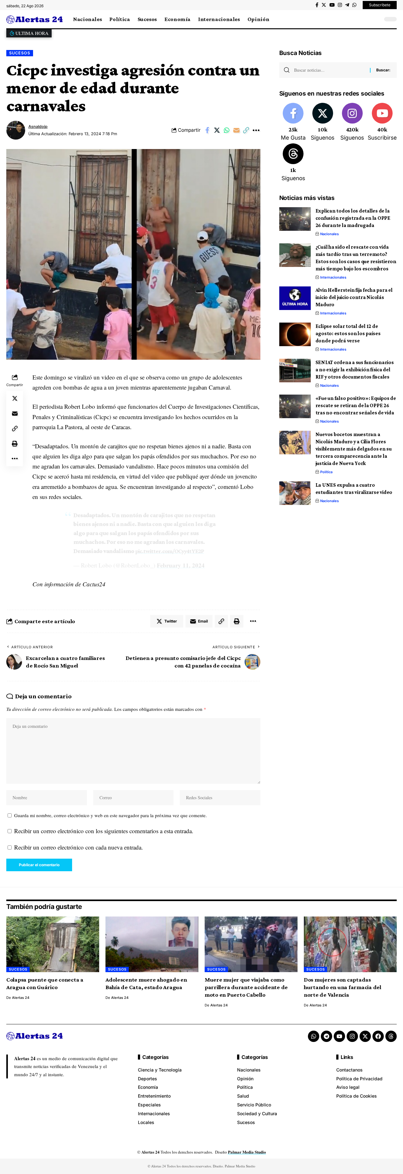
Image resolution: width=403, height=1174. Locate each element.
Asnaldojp (38, 126)
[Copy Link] (246, 130)
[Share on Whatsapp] (226, 130)
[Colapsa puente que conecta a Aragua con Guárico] (52, 944)
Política (326, 472)
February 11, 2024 (181, 565)
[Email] (236, 130)
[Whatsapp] (313, 1036)
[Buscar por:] (329, 70)
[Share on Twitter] (217, 130)
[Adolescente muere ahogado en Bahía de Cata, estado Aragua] (151, 944)
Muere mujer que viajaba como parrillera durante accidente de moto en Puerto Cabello (246, 987)
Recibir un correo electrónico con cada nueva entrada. (78, 847)
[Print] (14, 443)
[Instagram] (339, 5)
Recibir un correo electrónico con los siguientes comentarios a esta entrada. (103, 831)
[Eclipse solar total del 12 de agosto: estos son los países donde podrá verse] (295, 334)
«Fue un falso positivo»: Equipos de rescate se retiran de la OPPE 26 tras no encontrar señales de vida (355, 405)
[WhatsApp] (354, 5)
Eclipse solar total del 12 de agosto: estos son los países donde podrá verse (348, 333)
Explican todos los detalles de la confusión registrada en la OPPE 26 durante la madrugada (352, 218)
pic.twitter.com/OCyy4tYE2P (169, 551)
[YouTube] (332, 5)
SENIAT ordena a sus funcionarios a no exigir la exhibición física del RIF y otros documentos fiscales (354, 369)
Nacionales (329, 234)
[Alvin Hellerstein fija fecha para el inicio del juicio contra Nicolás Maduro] (295, 298)
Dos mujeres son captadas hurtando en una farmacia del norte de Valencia (342, 987)
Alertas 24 (20, 997)
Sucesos (19, 53)
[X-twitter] (365, 1036)
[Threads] (293, 162)
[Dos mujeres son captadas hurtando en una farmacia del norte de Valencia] (350, 944)
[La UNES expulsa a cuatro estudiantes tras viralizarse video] (295, 493)
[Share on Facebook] (207, 130)
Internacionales (333, 277)
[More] (256, 130)
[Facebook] (317, 5)
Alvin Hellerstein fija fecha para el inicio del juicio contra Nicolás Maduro (354, 297)
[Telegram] (347, 5)
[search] (376, 19)
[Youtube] (382, 122)
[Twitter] (324, 5)
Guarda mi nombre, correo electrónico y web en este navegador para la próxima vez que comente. (110, 815)
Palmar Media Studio (247, 1152)
